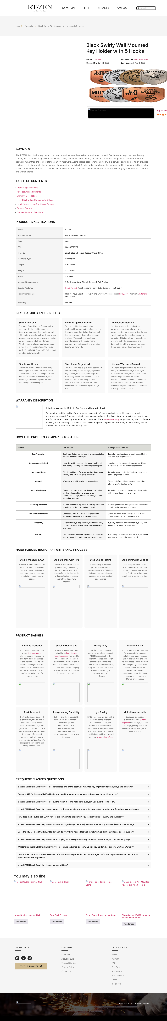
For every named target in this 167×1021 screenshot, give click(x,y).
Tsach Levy (98, 59)
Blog (86, 8)
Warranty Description (27, 196)
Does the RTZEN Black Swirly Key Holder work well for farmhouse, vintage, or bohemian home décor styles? (68, 794)
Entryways (123, 294)
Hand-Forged (71, 288)
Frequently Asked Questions (30, 212)
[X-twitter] (23, 958)
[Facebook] (17, 958)
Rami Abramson (141, 59)
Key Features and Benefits (29, 192)
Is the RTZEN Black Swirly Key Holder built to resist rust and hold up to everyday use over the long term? (66, 802)
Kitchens (143, 294)
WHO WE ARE (103, 8)
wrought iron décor (105, 737)
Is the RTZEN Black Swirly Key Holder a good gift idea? (43, 865)
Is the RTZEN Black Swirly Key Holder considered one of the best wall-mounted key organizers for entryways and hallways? (75, 787)
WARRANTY (122, 8)
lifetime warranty (111, 419)
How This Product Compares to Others (35, 200)
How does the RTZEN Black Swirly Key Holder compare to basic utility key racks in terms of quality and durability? (71, 817)
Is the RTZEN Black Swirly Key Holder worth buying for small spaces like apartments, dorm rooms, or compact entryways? (74, 839)
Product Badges (24, 208)
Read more (21, 921)
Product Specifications (27, 187)
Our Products (68, 8)
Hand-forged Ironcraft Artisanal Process (35, 204)
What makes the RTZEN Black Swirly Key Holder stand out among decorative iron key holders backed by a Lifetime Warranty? (76, 847)
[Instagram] (30, 958)
